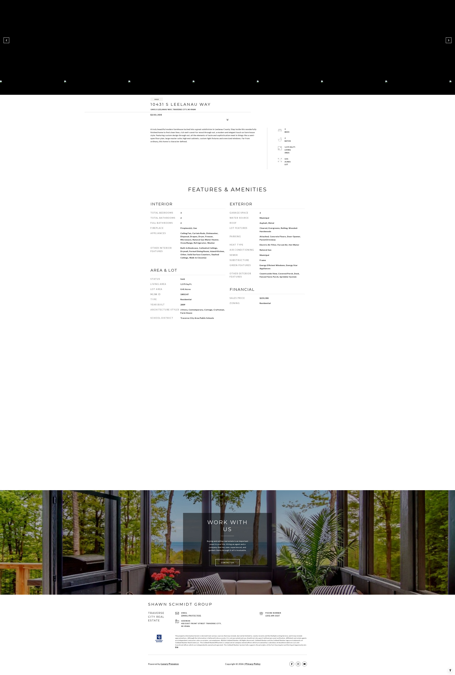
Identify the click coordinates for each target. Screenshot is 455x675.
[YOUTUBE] (304, 664)
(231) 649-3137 (272, 616)
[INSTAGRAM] (298, 664)
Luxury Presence (170, 664)
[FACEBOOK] (291, 664)
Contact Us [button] (227, 562)
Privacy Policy (253, 664)
